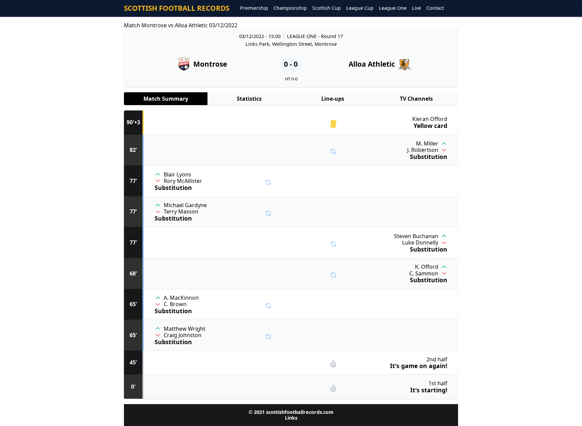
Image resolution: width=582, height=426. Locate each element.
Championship (290, 8)
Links (291, 418)
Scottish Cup (326, 8)
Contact (435, 8)
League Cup (360, 8)
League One (393, 8)
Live (416, 8)
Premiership (254, 8)
